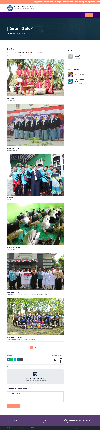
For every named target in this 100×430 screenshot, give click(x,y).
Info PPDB (77, 73)
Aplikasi (61, 15)
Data (23, 15)
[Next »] (39, 347)
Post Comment (13, 406)
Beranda (9, 15)
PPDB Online (52, 15)
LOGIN (89, 15)
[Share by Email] (21, 359)
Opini (44, 15)
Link (68, 15)
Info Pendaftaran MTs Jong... (81, 80)
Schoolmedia (15, 428)
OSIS (38, 15)
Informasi (31, 15)
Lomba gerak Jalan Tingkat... (80, 55)
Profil (17, 15)
